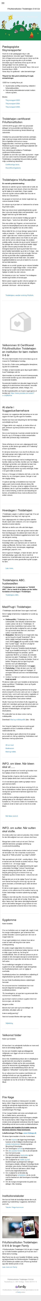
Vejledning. (9, 1023)
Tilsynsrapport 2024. (13, 103)
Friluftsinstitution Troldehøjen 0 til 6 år (24, 8)
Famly (19, 1292)
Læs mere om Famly (9, 1267)
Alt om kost (10, 745)
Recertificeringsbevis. (13, 168)
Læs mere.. (10, 568)
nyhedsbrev (22, 1175)
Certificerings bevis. (13, 164)
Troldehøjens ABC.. (12, 595)
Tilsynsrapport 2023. (13, 100)
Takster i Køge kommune (15, 1207)
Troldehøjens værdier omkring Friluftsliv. (20, 295)
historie (14, 1139)
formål (19, 1148)
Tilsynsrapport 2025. (13, 107)
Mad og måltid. (11, 751)
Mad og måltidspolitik (17, 719)
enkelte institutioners (13, 1144)
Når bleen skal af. (12, 816)
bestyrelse (25, 1155)
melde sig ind (24, 1159)
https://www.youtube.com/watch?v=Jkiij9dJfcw (18, 394)
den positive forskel (16, 1150)
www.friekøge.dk (29, 1133)
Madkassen (10, 748)
